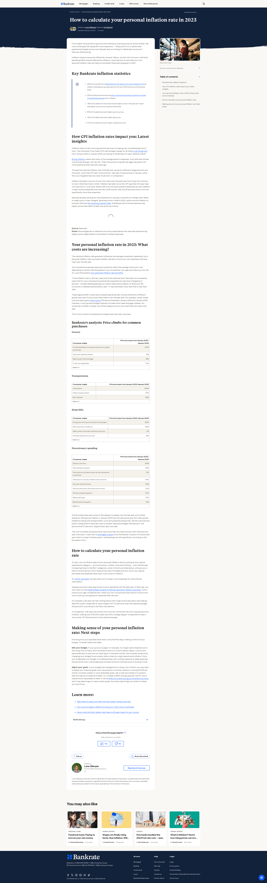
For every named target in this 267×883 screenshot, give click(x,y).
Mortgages (137, 862)
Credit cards (138, 870)
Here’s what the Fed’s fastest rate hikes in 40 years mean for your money (108, 712)
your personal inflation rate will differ (107, 273)
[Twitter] (72, 875)
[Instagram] (76, 875)
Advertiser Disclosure (190, 12)
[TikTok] (89, 875)
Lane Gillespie (90, 27)
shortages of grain (105, 534)
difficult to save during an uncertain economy (128, 678)
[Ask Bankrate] (261, 877)
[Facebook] (68, 875)
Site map (157, 866)
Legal (171, 862)
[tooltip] (125, 732)
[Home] (67, 4)
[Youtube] (84, 875)
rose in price (95, 300)
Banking (136, 866)
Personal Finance (74, 12)
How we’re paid (159, 862)
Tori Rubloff (108, 27)
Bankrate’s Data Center (141, 878)
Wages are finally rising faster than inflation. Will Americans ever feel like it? (116, 838)
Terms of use (174, 878)
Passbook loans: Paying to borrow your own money (81, 836)
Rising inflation (78, 159)
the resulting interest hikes (99, 203)
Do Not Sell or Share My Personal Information (185, 874)
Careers (157, 870)
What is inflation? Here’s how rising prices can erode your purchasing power (184, 838)
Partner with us (159, 878)
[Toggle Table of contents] (199, 77)
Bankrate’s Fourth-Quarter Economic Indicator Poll (125, 84)
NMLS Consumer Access (98, 863)
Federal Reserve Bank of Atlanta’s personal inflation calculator (114, 590)
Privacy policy (174, 866)
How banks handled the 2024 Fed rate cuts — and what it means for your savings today (149, 839)
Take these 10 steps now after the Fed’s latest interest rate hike (104, 702)
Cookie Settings (175, 870)
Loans (136, 874)
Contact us (157, 874)
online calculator (82, 579)
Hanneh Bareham (76, 842)
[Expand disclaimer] (199, 68)
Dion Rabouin (143, 842)
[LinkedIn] (80, 875)
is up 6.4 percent (140, 151)
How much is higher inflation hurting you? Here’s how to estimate (105, 707)
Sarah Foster (109, 842)
